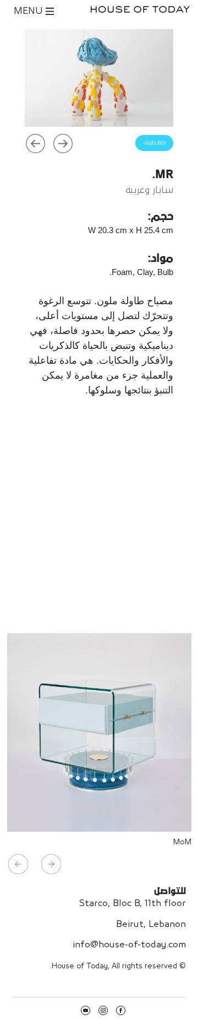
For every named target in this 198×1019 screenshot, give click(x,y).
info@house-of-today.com (129, 945)
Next (62, 143)
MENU (30, 11)
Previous (35, 143)
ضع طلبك (154, 142)
